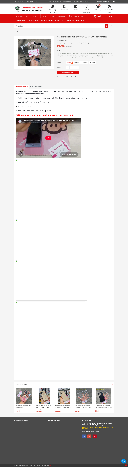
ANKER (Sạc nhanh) (47, 20)
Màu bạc (85, 62)
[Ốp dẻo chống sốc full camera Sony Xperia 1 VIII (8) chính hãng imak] (64, 396)
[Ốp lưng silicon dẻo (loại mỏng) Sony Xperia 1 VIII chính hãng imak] (103, 396)
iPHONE (44, 16)
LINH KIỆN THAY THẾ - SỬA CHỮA (75, 20)
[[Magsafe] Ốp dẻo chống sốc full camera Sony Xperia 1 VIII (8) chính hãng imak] (44, 396)
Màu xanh (76, 62)
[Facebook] (84, 436)
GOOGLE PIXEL (62, 16)
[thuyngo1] (30, 9)
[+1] (76, 76)
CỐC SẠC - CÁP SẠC (33, 20)
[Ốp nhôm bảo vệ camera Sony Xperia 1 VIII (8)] (24, 396)
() (114, 1)
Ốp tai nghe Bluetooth (76, 16)
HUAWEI (52, 16)
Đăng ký (107, 1)
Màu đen (69, 62)
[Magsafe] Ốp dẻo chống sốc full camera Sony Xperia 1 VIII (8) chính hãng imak (43, 407)
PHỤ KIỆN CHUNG (20, 20)
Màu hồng (92, 62)
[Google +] (89, 436)
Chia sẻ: (59, 76)
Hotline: (105, 16)
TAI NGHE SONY (59, 20)
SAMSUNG (35, 16)
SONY (27, 16)
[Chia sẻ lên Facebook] (67, 76)
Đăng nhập (101, 1)
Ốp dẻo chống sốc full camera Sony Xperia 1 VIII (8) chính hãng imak (63, 407)
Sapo (50, 465)
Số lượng (59, 67)
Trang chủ (20, 16)
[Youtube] (95, 436)
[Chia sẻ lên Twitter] (72, 76)
